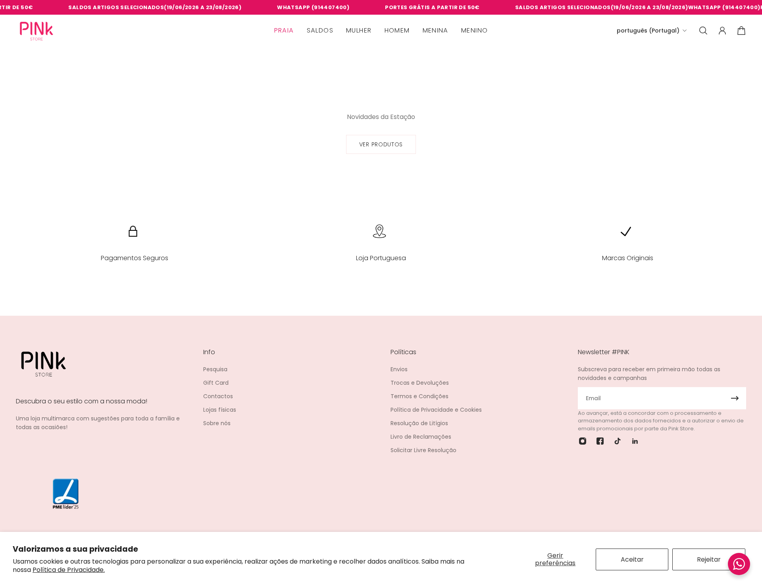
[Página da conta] (722, 30)
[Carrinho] (741, 30)
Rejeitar (709, 559)
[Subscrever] (735, 398)
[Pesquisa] (703, 30)
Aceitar (632, 559)
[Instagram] (582, 441)
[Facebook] (600, 441)
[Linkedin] (635, 441)
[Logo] (36, 31)
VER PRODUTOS (381, 144)
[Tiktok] (617, 441)
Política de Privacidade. (69, 569)
